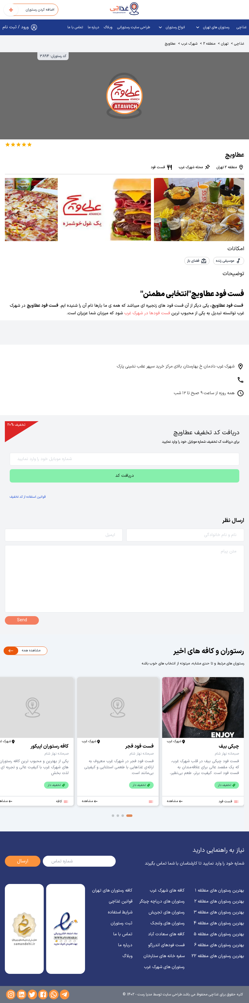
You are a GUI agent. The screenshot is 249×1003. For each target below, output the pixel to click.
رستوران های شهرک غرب (164, 967)
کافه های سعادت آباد (166, 934)
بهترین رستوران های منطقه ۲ (219, 901)
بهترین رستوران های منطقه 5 (219, 934)
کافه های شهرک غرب (167, 890)
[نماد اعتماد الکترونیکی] (66, 929)
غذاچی (242, 27)
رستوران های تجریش (166, 912)
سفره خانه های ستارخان (164, 956)
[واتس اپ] (53, 994)
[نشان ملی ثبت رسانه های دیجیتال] (24, 929)
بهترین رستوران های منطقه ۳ (219, 912)
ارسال (22, 861)
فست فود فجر (139, 746)
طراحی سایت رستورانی (133, 27)
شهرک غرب (189, 43)
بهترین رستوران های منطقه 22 (218, 956)
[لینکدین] (21, 994)
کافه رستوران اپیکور (49, 746)
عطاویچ (170, 43)
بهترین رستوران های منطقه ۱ (219, 890)
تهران (224, 43)
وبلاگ (108, 27)
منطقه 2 (209, 43)
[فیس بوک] (43, 994)
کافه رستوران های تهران (112, 890)
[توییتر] (32, 994)
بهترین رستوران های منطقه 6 (219, 945)
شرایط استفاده (120, 912)
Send (22, 620)
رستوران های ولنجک (167, 923)
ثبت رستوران (121, 923)
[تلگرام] (64, 994)
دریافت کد (124, 476)
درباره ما (93, 27)
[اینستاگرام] (10, 994)
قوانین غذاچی (120, 901)
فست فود (158, 167)
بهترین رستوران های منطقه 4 (219, 923)
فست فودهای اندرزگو (166, 945)
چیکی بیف (229, 746)
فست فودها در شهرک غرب (147, 313)
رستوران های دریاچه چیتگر (162, 901)
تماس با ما (75, 27)
